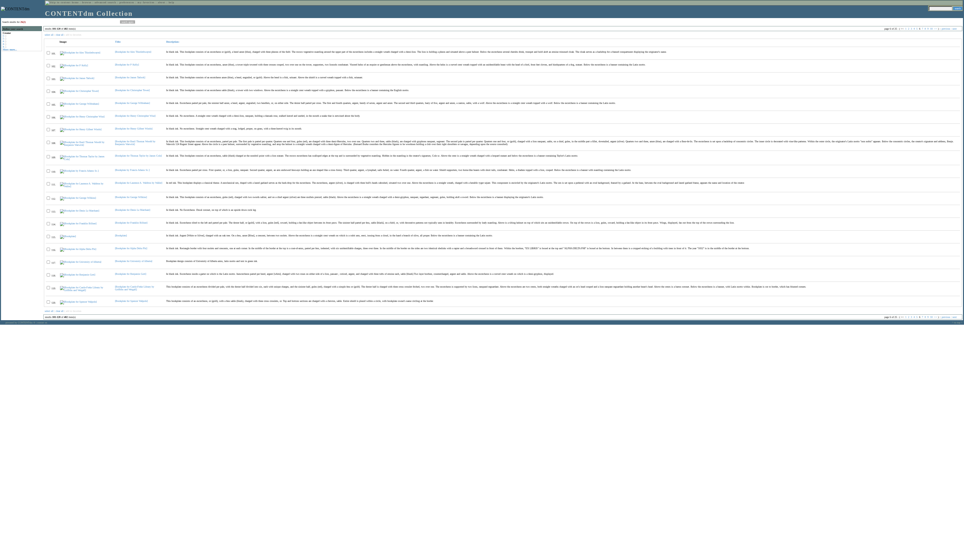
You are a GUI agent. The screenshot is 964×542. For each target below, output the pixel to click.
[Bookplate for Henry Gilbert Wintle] (133, 128)
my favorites (146, 2)
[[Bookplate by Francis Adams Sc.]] (79, 170)
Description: (172, 41)
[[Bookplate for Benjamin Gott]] (77, 274)
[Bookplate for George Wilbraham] (132, 103)
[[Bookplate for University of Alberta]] (80, 261)
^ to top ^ (957, 322)
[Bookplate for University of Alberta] (133, 261)
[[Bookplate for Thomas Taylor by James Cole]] (85, 159)
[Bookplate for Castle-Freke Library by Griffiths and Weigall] (134, 288)
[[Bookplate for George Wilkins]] (78, 197)
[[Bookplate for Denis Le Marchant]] (79, 210)
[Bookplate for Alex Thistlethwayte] (133, 51)
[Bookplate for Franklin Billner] (131, 222)
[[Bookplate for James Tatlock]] (77, 78)
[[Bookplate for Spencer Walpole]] (78, 301)
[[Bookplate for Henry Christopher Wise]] (82, 116)
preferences (126, 2)
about (161, 2)
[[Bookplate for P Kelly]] (74, 65)
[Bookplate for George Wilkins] (131, 197)
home (75, 2)
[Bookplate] (121, 235)
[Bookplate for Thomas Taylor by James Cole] (138, 155)
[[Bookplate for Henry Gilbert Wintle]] (80, 129)
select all (49, 34)
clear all (60, 34)
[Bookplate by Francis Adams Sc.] (132, 170)
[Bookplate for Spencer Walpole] (131, 301)
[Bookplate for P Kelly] (127, 64)
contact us (42, 322)
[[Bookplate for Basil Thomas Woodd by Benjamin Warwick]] (85, 145)
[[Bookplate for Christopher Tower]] (79, 91)
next (954, 28)
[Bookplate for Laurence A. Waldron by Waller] (138, 182)
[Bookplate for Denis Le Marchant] (132, 210)
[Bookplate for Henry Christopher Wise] (135, 115)
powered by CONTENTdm (20, 322)
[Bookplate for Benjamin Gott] (130, 274)
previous (946, 28)
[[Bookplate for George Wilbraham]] (79, 103)
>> (935, 28)
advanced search (105, 2)
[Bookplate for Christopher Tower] (132, 90)
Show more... (10, 49)
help (171, 2)
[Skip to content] (58, 2)
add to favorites (73, 34)
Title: (118, 41)
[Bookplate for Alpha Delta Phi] (131, 248)
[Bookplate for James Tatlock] (130, 77)
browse (86, 2)
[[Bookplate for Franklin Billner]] (78, 223)
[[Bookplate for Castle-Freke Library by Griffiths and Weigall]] (85, 290)
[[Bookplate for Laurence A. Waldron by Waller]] (85, 186)
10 (931, 28)
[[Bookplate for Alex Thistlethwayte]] (80, 52)
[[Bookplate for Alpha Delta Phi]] (78, 249)
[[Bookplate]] (68, 236)
